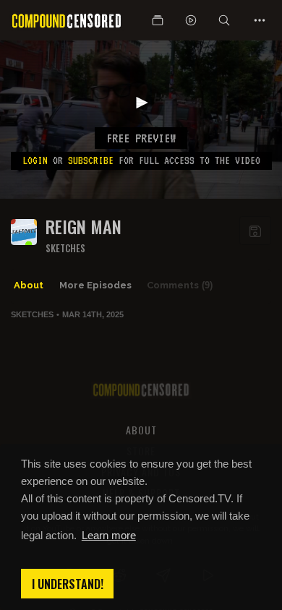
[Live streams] (191, 20)
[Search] (224, 20)
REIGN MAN (83, 226)
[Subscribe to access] (255, 230)
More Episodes (95, 285)
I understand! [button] (67, 584)
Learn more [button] (109, 535)
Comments (180, 285)
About (28, 285)
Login (35, 160)
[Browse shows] (157, 20)
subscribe (91, 160)
